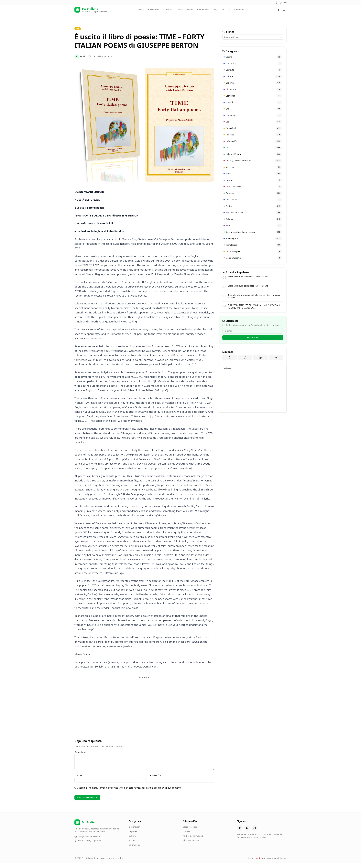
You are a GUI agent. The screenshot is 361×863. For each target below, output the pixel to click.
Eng (215, 9)
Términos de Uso (191, 840)
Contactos (239, 9)
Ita (229, 9)
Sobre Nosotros (190, 827)
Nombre (78, 775)
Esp (222, 9)
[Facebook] (276, 2)
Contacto (187, 831)
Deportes (167, 9)
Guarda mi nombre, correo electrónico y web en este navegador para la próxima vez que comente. (129, 787)
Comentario (79, 752)
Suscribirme (252, 337)
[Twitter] (281, 2)
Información (153, 9)
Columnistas (203, 9)
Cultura (179, 9)
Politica (190, 9)
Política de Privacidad (193, 836)
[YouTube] (285, 2)
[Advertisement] (144, 700)
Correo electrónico (154, 775)
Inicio (141, 9)
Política (132, 840)
